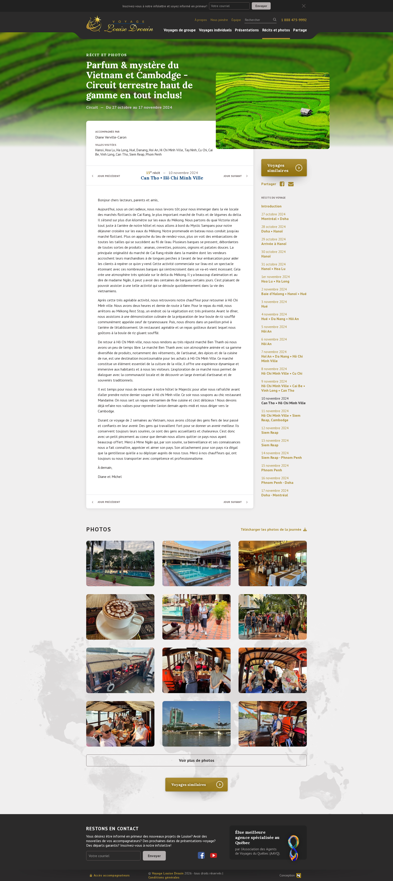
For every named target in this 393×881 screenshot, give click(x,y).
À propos (201, 20)
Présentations (247, 30)
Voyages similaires (277, 168)
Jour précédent (109, 176)
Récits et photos (276, 30)
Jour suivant (233, 176)
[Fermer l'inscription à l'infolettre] (304, 6)
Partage (300, 30)
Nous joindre (219, 20)
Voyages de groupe (180, 30)
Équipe (236, 20)
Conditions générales (163, 877)
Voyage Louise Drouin (168, 873)
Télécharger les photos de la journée (271, 529)
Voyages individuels (215, 30)
